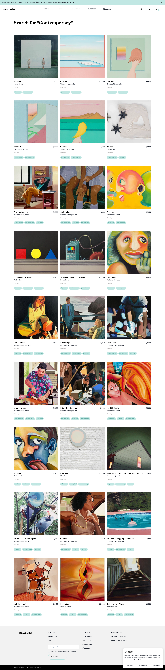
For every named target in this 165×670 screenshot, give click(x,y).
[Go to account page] (149, 9)
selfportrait (111, 418)
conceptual (73, 484)
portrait (17, 484)
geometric (18, 614)
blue (26, 484)
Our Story (52, 632)
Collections (86, 640)
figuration (40, 222)
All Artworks (87, 636)
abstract (64, 484)
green (111, 484)
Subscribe (70, 2)
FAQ (49, 640)
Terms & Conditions (71, 651)
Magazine (86, 648)
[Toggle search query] (141, 9)
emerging (64, 614)
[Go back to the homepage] (9, 9)
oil (130, 484)
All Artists (86, 632)
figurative (18, 92)
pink (120, 418)
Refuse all (130, 665)
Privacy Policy (116, 632)
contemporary (27, 92)
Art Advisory (87, 644)
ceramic (122, 157)
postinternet (65, 92)
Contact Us (52, 636)
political (37, 549)
